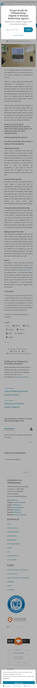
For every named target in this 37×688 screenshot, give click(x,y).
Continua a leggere (18, 35)
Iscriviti (28, 30)
